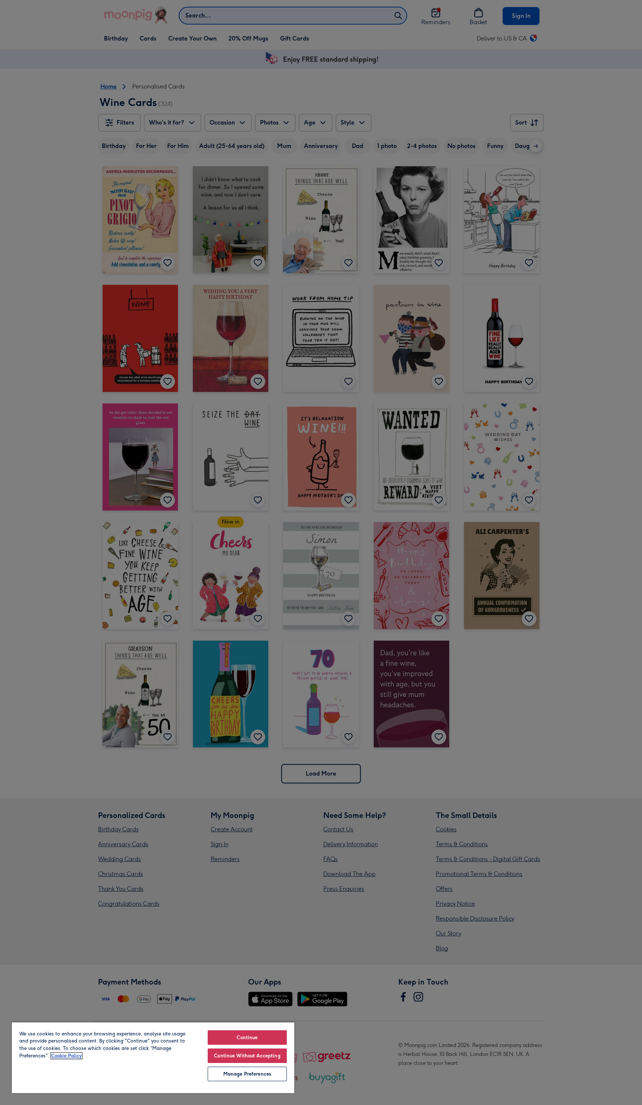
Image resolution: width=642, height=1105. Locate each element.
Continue (247, 1037)
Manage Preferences (247, 1074)
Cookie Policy (66, 1056)
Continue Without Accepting (247, 1056)
